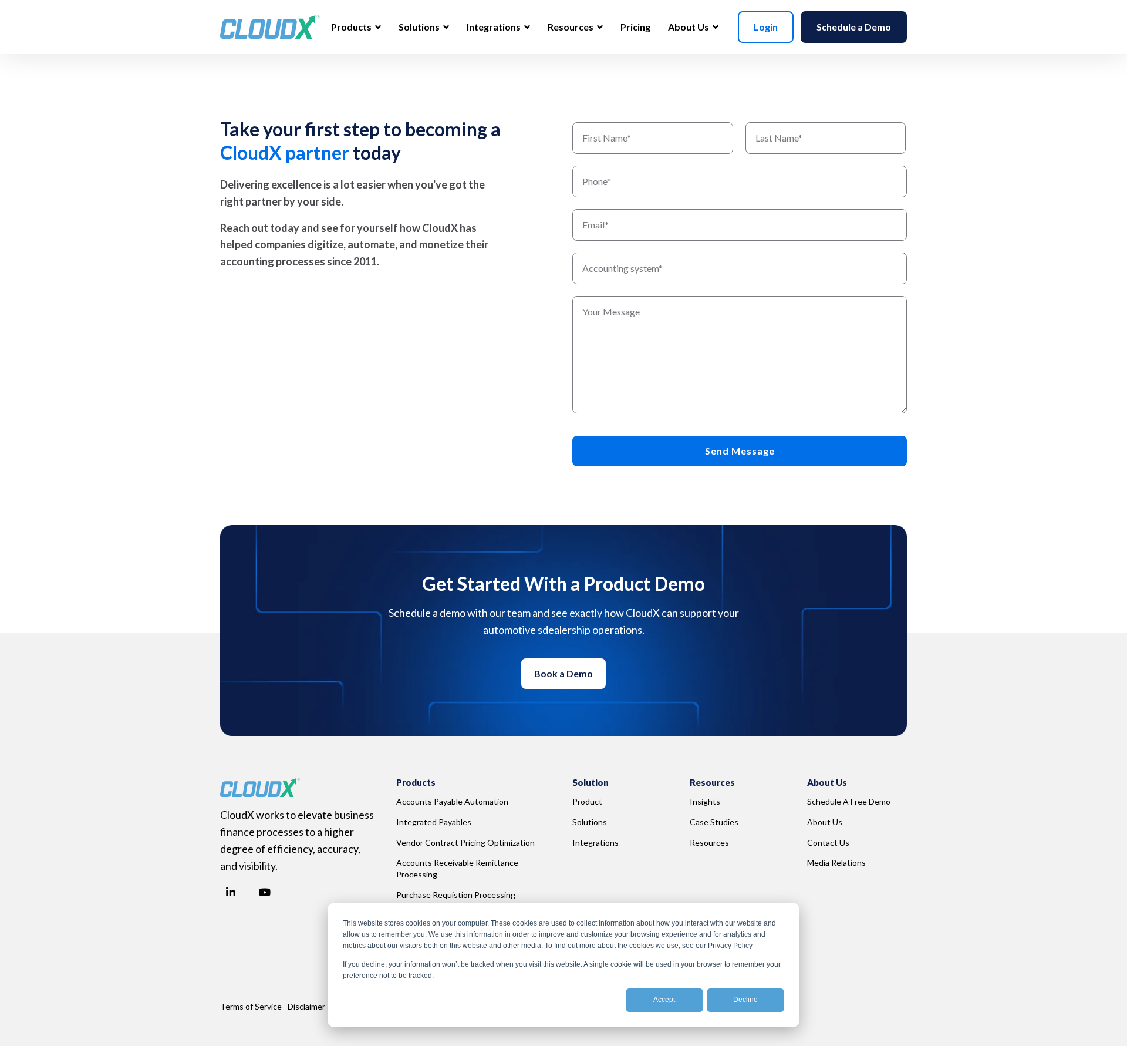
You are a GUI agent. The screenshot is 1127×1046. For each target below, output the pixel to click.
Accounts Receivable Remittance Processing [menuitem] (458, 868)
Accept (664, 999)
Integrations (494, 26)
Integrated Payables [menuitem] (433, 822)
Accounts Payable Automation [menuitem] (452, 801)
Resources (571, 26)
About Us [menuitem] (824, 822)
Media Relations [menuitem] (836, 862)
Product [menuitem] (587, 801)
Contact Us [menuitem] (828, 842)
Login (766, 26)
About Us (689, 26)
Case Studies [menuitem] (714, 822)
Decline (745, 999)
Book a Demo (563, 673)
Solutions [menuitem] (589, 822)
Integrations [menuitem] (595, 842)
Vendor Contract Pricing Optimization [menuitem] (465, 842)
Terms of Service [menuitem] (251, 1006)
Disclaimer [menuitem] (306, 1006)
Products (352, 26)
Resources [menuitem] (709, 842)
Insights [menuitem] (705, 801)
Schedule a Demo (853, 26)
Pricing (635, 26)
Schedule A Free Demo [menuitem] (848, 801)
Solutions (420, 26)
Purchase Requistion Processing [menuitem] (455, 895)
